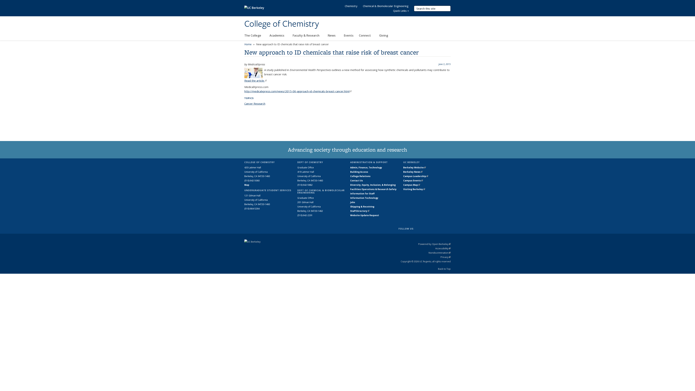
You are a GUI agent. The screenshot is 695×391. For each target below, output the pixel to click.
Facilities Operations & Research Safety (373, 189)
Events (348, 35)
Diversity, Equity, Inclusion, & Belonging (373, 184)
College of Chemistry (281, 24)
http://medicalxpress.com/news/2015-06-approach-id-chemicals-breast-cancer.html (298, 91)
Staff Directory (359, 211)
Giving (383, 35)
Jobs (352, 202)
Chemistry (351, 6)
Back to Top (444, 268)
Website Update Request (364, 215)
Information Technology (364, 197)
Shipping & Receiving (362, 206)
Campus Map (411, 184)
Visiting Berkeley (414, 189)
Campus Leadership (415, 176)
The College (253, 35)
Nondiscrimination (440, 252)
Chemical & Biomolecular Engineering (385, 6)
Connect (365, 35)
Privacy (446, 257)
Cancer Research (254, 103)
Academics (277, 35)
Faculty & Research (306, 35)
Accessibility (443, 248)
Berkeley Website (414, 167)
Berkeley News (413, 171)
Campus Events (413, 180)
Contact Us (356, 180)
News (332, 35)
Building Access (359, 171)
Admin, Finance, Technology (366, 167)
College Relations (360, 176)
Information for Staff (362, 193)
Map (246, 184)
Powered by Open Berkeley (434, 244)
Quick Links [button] (400, 10)
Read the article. (255, 80)
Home (248, 44)
